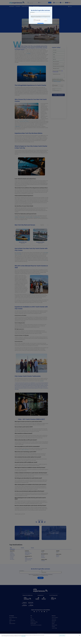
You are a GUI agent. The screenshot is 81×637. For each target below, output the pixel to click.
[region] (40, 635)
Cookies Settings (62, 635)
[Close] (79, 635)
